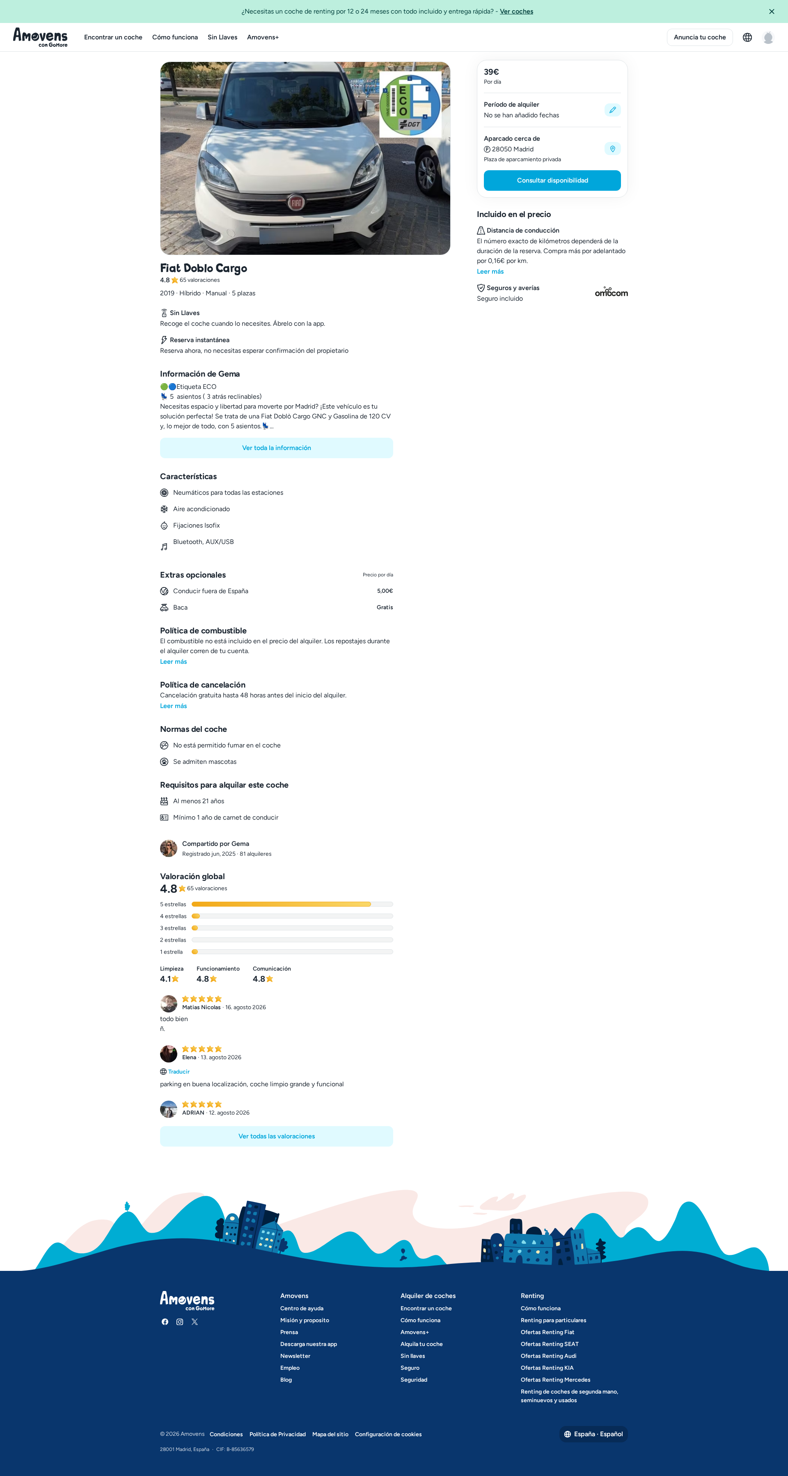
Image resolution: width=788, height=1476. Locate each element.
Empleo (290, 1367)
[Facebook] (165, 1322)
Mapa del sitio (330, 1434)
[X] (194, 1322)
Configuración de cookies (388, 1434)
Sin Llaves (222, 37)
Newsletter (295, 1356)
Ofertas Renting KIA (547, 1367)
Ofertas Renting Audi (549, 1356)
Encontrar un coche (113, 37)
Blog (286, 1379)
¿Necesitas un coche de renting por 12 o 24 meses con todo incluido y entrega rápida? (387, 11)
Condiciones (226, 1434)
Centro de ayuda (301, 1308)
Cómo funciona (175, 37)
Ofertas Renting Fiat (548, 1332)
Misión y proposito (304, 1320)
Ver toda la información (276, 448)
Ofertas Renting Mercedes (556, 1379)
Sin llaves (413, 1356)
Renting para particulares (553, 1320)
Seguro (410, 1367)
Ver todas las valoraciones (276, 1136)
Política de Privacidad (278, 1434)
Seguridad (414, 1379)
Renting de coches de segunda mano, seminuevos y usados (569, 1396)
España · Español (598, 1434)
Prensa (289, 1332)
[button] (775, 11)
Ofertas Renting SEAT (550, 1344)
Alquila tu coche (422, 1344)
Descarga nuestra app (308, 1344)
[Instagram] (180, 1322)
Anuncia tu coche (700, 37)
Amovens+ (263, 37)
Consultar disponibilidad (552, 180)
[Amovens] (40, 37)
